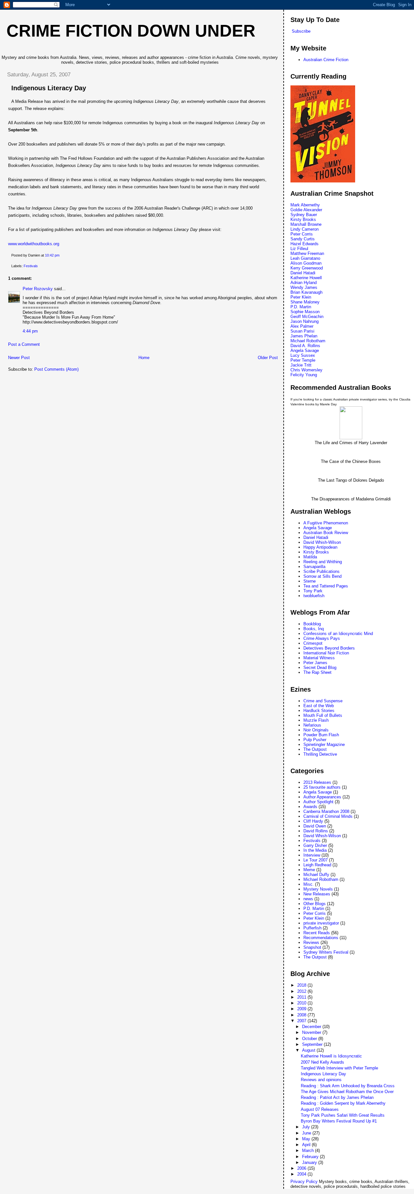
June (307, 1133)
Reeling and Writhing (322, 561)
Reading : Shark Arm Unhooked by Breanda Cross (348, 1085)
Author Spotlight (318, 801)
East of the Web (318, 705)
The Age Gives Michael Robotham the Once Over (347, 1091)
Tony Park (312, 590)
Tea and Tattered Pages (325, 586)
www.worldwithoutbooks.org (33, 243)
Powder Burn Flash (321, 734)
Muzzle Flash (316, 720)
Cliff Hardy (313, 821)
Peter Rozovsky (38, 288)
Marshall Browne (305, 224)
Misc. (308, 884)
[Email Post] (60, 255)
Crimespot (312, 643)
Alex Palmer (301, 326)
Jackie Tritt (300, 365)
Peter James (315, 662)
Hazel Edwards (304, 243)
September (313, 1044)
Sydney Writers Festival (325, 952)
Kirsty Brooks (303, 219)
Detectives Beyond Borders (329, 648)
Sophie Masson (305, 311)
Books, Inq (313, 628)
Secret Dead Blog (319, 667)
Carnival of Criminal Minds (328, 816)
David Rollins (315, 830)
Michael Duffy (316, 874)
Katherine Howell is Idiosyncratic (331, 1056)
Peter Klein (300, 297)
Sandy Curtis (302, 238)
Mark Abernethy (305, 205)
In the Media (315, 850)
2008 (302, 1015)
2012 (302, 991)
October (310, 1038)
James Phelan (303, 336)
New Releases (316, 894)
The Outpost (315, 749)
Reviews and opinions (321, 1079)
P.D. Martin (300, 306)
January (310, 1162)
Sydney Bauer (303, 214)
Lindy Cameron (304, 229)
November (312, 1032)
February (311, 1156)
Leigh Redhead (317, 864)
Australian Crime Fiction (325, 59)
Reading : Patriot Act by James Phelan (337, 1097)
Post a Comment (24, 344)
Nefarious (312, 725)
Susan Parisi (302, 331)
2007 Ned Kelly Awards (322, 1062)
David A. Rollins (305, 345)
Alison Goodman (305, 263)
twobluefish (313, 595)
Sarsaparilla (314, 566)
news (308, 898)
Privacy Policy (304, 1181)
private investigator (321, 923)
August (309, 1050)
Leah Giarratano (305, 258)
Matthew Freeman (307, 253)
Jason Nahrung (304, 321)
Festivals (31, 266)
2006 (302, 1168)
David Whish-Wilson (322, 542)
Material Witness (319, 657)
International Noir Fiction (326, 653)
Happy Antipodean (320, 547)
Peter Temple (302, 360)
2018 (302, 985)
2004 (302, 1174)
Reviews (311, 942)
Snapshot (312, 947)
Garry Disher (315, 845)
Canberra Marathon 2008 (326, 811)
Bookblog (312, 623)
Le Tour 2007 (315, 860)
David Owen (314, 826)
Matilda (310, 556)
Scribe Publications (321, 571)
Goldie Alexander (306, 209)
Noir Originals (316, 730)
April (307, 1144)
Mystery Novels (318, 889)
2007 (302, 1020)
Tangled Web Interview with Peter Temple (339, 1068)
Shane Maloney (305, 302)
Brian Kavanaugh (306, 292)
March (308, 1150)
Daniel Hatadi (302, 272)
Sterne (309, 581)
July (306, 1126)
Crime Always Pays (321, 638)
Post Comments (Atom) (56, 369)
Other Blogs (314, 903)
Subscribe (301, 31)
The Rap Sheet (317, 672)
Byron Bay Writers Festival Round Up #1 (339, 1121)
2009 (302, 1008)
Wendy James (303, 287)
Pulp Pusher (314, 739)
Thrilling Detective (320, 754)
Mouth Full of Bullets (322, 715)
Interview (311, 855)
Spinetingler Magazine (324, 744)
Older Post (268, 357)
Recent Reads (316, 932)
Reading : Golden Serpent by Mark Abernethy (343, 1103)
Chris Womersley (306, 369)
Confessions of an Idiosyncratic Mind (338, 633)
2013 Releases (317, 782)
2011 (302, 997)
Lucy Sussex (302, 355)
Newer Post (19, 357)
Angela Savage (304, 350)
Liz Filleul (299, 248)
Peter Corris (301, 234)
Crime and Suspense (323, 700)
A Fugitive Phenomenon (325, 522)
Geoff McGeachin (306, 316)
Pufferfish (312, 928)
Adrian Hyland (303, 282)
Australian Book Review (325, 532)
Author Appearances (322, 796)
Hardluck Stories (318, 710)
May (306, 1138)
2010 (302, 1003)
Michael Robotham (307, 340)
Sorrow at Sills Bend (322, 576)
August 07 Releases (320, 1109)
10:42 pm (52, 255)
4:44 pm (30, 331)
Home (143, 357)
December (312, 1026)
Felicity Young (303, 374)
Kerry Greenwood (306, 268)
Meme (309, 869)
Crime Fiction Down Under (131, 30)
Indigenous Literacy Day (48, 88)
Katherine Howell (306, 277)
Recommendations (320, 937)
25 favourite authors (322, 787)
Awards (310, 806)
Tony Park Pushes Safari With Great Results (343, 1115)
